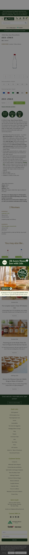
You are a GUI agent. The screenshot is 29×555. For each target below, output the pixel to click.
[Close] (27, 260)
